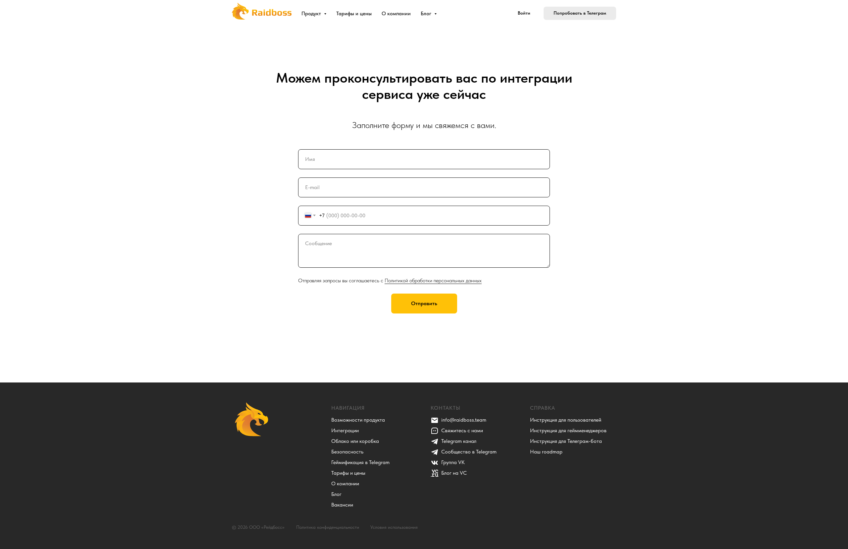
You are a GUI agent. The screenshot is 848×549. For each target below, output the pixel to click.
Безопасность (347, 451)
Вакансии (342, 505)
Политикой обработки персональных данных (433, 280)
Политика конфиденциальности (327, 527)
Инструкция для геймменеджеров (568, 430)
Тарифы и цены (354, 13)
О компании (396, 13)
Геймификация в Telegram (360, 462)
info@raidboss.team (463, 420)
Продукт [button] (311, 13)
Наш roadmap (546, 451)
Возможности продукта (358, 420)
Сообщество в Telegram (469, 451)
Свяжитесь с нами (462, 430)
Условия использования (394, 527)
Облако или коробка (355, 441)
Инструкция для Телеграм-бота (566, 441)
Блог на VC (454, 473)
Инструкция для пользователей (565, 420)
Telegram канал (458, 441)
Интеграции (345, 430)
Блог (336, 494)
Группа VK (453, 462)
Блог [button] (427, 13)
